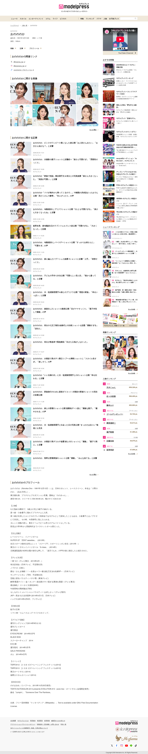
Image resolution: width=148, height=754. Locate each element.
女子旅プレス (114, 18)
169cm (17, 41)
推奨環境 (40, 721)
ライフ (55, 18)
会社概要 (13, 721)
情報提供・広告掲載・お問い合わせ (48, 724)
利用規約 (33, 721)
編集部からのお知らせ (58, 721)
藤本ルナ (110, 405)
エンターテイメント (36, 18)
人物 (105, 18)
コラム (48, 18)
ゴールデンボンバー (114, 414)
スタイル (23, 18)
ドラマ (98, 18)
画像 (12, 48)
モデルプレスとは (23, 721)
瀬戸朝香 (110, 432)
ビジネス (63, 18)
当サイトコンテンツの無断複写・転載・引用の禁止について (29, 728)
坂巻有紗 (110, 450)
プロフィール (34, 48)
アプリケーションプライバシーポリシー (22, 724)
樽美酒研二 (111, 423)
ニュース (14, 18)
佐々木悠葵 (111, 396)
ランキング (90, 18)
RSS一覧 (63, 724)
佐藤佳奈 (110, 441)
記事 (21, 48)
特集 (82, 18)
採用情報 (47, 721)
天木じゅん (111, 387)
